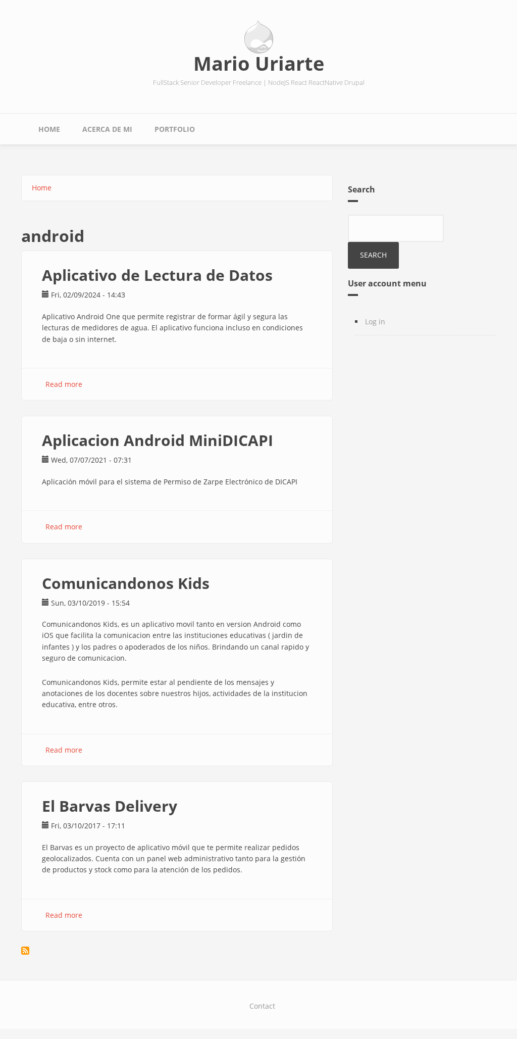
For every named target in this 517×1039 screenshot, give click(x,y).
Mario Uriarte (258, 63)
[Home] (258, 37)
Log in (375, 321)
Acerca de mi (107, 129)
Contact (262, 1006)
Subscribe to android (25, 951)
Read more (63, 384)
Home (49, 129)
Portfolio (174, 129)
